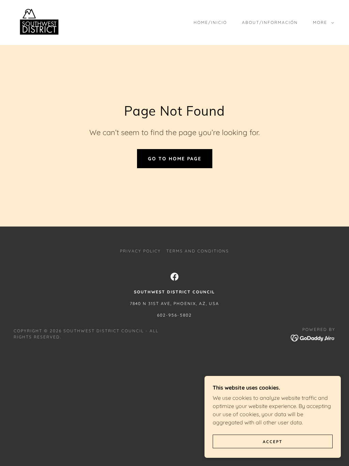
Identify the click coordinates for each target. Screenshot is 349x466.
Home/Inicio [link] (210, 22)
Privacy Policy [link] (140, 250)
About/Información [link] (270, 22)
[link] (39, 21)
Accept (273, 441)
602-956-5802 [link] (174, 315)
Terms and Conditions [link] (197, 250)
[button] (322, 22)
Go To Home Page (174, 159)
